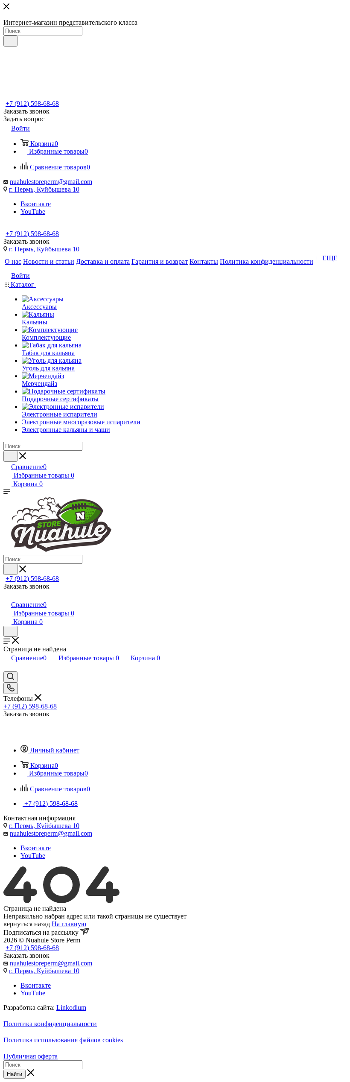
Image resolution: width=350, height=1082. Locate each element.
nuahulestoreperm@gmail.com (51, 181)
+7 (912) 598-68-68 (32, 103)
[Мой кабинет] (7, 595)
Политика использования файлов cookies (63, 1040)
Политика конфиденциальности (50, 1023)
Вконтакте (35, 203)
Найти (14, 1074)
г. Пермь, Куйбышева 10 (44, 189)
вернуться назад (26, 923)
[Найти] (10, 41)
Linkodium (71, 1007)
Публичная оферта (30, 1056)
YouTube (32, 211)
